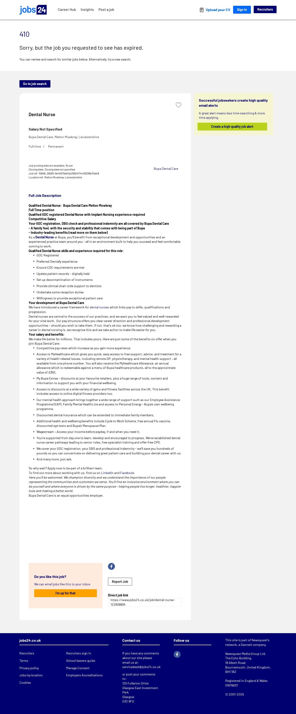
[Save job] (179, 105)
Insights (87, 9)
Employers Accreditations (84, 675)
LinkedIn (107, 473)
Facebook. (127, 473)
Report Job (120, 581)
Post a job (106, 9)
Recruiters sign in (78, 653)
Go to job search (35, 84)
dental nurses (99, 307)
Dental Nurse (44, 237)
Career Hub (67, 9)
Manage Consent (77, 668)
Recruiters (265, 9)
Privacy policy (29, 668)
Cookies (25, 682)
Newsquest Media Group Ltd (245, 654)
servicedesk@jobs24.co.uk (141, 667)
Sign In (242, 10)
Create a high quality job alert (232, 126)
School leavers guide (80, 660)
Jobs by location (31, 675)
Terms (23, 660)
